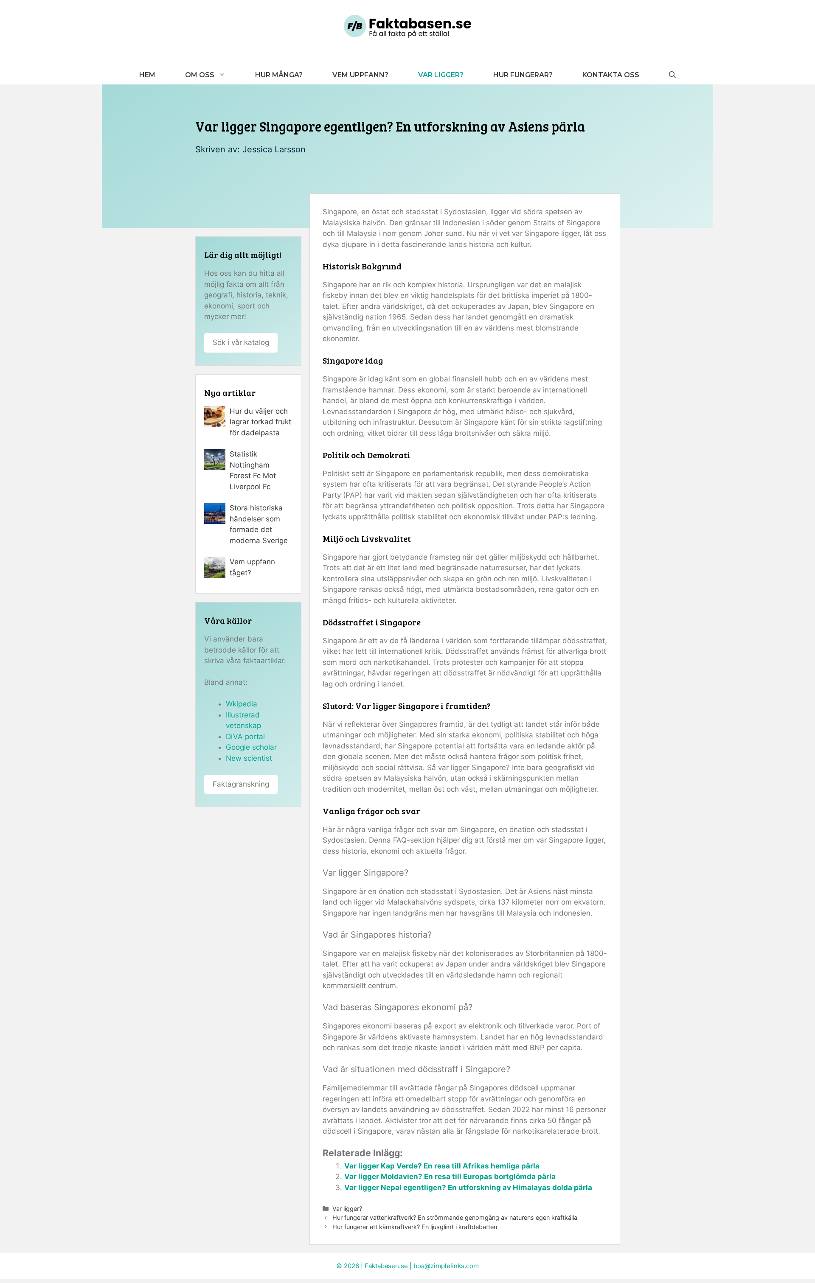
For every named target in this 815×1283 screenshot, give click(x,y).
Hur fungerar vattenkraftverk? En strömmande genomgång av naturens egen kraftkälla (454, 1217)
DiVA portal (245, 736)
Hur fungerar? (523, 75)
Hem (147, 75)
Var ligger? (441, 75)
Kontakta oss (610, 75)
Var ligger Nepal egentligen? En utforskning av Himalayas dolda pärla (468, 1187)
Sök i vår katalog (241, 342)
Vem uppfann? (360, 75)
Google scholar (251, 747)
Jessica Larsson (274, 149)
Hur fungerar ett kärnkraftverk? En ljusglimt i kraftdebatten (414, 1226)
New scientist (249, 758)
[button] (672, 74)
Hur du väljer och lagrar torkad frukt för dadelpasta (260, 422)
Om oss (199, 75)
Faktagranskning (241, 784)
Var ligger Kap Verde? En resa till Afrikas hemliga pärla (442, 1166)
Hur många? (279, 75)
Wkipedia (241, 704)
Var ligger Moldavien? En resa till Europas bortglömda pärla (450, 1176)
